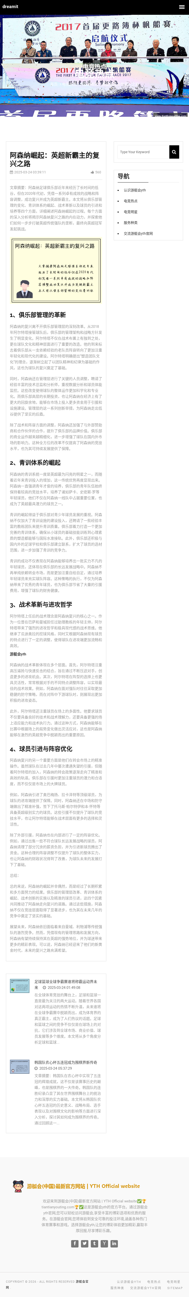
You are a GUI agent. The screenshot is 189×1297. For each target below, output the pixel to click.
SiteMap (175, 1288)
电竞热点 (131, 201)
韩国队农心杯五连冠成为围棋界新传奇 (65, 1062)
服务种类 (131, 223)
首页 (54, 84)
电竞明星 (131, 212)
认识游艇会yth (135, 190)
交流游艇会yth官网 (138, 233)
